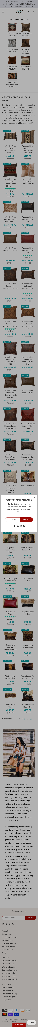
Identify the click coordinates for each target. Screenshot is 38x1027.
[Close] (34, 498)
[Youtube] (18, 526)
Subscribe (26, 519)
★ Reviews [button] (19, 1025)
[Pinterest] (24, 526)
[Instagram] (21, 526)
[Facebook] (14, 526)
